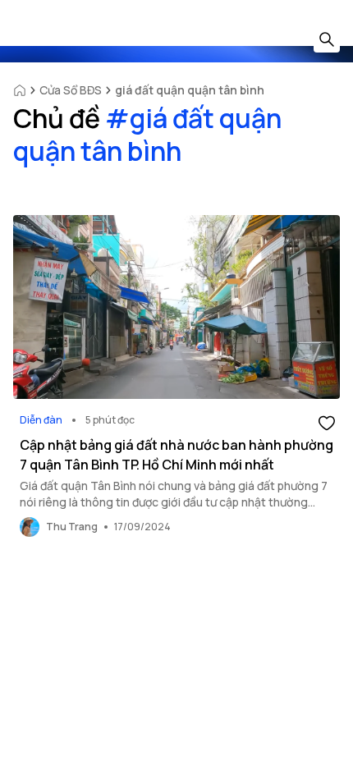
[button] (327, 422)
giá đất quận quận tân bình (189, 90)
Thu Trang (72, 527)
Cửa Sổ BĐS (70, 90)
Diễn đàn (41, 420)
